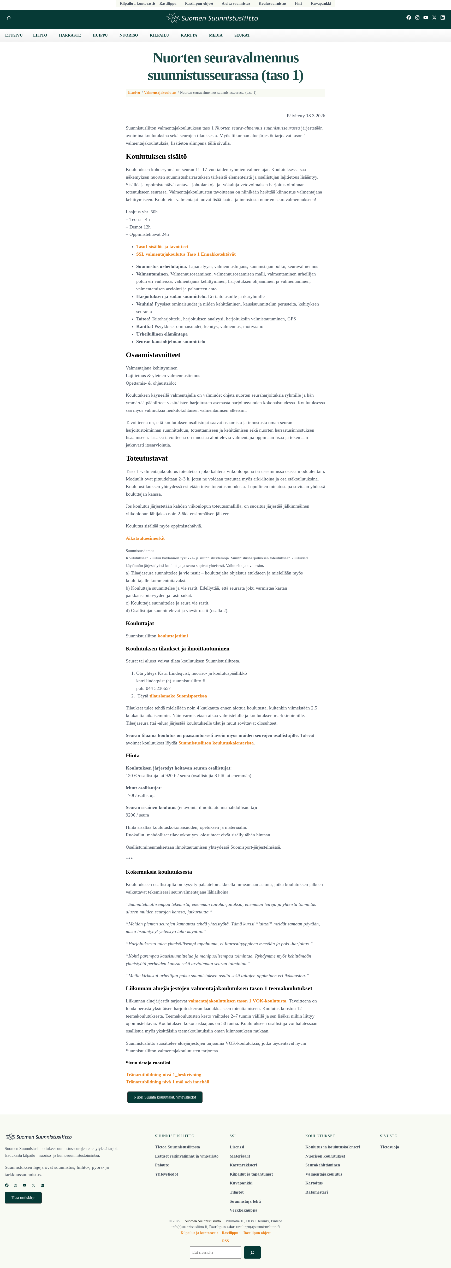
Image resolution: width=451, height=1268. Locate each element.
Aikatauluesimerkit (145, 538)
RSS (225, 1241)
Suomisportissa (191, 695)
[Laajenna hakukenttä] (8, 18)
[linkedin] (442, 17)
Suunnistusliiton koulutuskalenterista (216, 742)
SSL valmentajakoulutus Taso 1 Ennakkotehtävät (186, 254)
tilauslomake (162, 695)
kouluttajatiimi (173, 635)
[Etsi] (252, 1252)
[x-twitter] (434, 17)
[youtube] (425, 17)
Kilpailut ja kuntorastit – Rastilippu (209, 1233)
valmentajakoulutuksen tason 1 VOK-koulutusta (237, 1000)
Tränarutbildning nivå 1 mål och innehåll (167, 1081)
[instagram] (417, 17)
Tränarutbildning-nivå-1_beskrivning (163, 1074)
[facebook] (408, 17)
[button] (165, 1097)
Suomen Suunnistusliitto (203, 1221)
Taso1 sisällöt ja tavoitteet (162, 246)
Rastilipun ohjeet (257, 1233)
